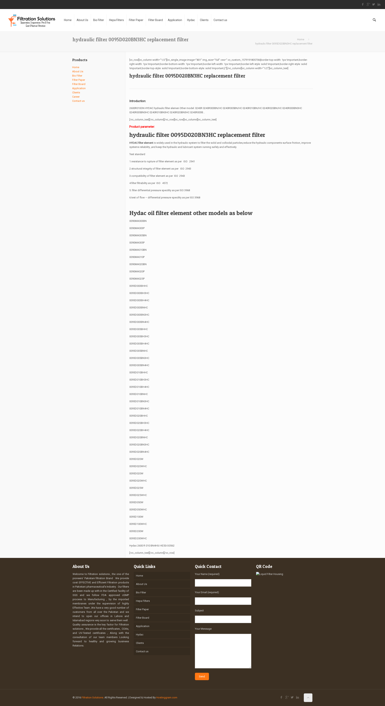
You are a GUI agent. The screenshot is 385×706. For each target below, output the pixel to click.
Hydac (139, 634)
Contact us (78, 100)
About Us (77, 71)
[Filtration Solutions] (31, 20)
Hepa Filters (143, 600)
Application (79, 88)
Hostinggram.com (166, 697)
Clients (76, 92)
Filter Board (78, 84)
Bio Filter (77, 75)
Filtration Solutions (92, 697)
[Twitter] (374, 4)
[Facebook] (363, 4)
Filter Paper (78, 79)
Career (76, 96)
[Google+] (368, 4)
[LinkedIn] (379, 4)
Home (300, 39)
